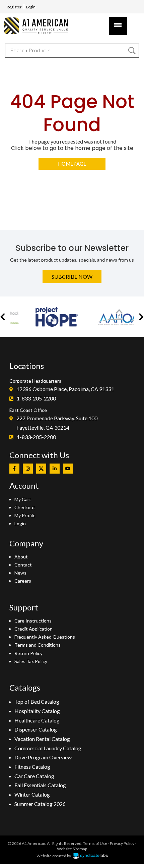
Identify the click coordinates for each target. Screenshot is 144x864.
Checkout (24, 507)
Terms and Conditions (37, 645)
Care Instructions (33, 621)
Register (14, 7)
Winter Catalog (32, 794)
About (21, 556)
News (20, 573)
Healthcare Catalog (37, 720)
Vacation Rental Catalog (42, 739)
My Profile (24, 515)
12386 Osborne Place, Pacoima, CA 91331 (65, 389)
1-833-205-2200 (36, 398)
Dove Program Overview (43, 757)
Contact (23, 565)
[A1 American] (38, 25)
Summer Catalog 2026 (40, 804)
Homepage (72, 164)
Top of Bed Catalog (36, 701)
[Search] (132, 51)
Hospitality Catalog (37, 711)
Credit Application (33, 629)
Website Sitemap (72, 848)
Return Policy (28, 653)
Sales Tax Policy (30, 661)
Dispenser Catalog (35, 729)
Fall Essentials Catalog (40, 785)
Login (30, 7)
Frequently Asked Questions (44, 637)
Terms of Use (95, 843)
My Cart (22, 499)
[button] (2, 317)
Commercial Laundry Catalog (47, 748)
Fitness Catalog (32, 766)
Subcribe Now (72, 276)
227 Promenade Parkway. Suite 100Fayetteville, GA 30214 (56, 423)
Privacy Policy (122, 843)
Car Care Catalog (34, 776)
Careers (22, 581)
